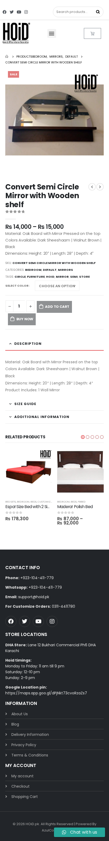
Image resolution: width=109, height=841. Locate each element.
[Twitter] (12, 12)
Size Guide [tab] (25, 403)
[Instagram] (26, 12)
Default (50, 270)
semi (74, 277)
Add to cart (57, 306)
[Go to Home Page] (7, 56)
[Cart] (92, 33)
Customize (45, 501)
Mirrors (65, 270)
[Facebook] (5, 12)
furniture (36, 277)
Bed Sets (10, 501)
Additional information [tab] (41, 416)
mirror (62, 277)
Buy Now (25, 319)
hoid (50, 277)
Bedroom (33, 270)
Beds (33, 501)
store (84, 277)
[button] (51, 33)
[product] (28, 472)
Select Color (17, 286)
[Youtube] (19, 12)
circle (20, 277)
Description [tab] (28, 343)
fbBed (81, 501)
